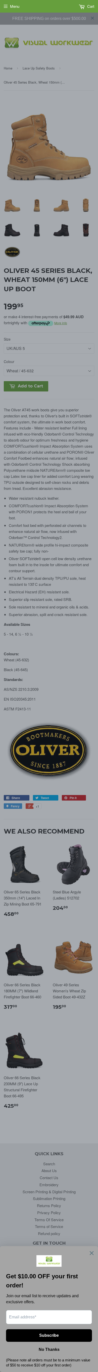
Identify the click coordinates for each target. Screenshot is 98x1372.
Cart (90, 6)
